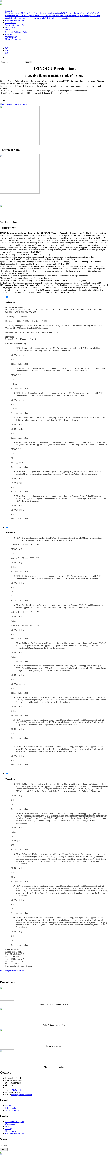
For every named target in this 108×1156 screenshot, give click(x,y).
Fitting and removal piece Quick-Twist (82, 13)
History (8, 39)
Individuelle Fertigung (14, 1121)
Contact (8, 34)
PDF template (18, 970)
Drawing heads (38, 18)
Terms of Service (12, 1110)
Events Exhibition (14, 32)
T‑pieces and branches (36, 15)
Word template (6, 970)
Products (9, 11)
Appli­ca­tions (10, 23)
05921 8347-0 (15, 1090)
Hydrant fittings (27, 13)
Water (24, 25)
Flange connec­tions (13, 13)
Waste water (10, 25)
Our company (11, 37)
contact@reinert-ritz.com (21, 1095)
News (7, 30)
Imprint (8, 1106)
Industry (18, 25)
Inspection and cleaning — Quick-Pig (50, 13)
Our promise (16, 39)
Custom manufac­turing (14, 20)
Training (26, 32)
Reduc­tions (50, 15)
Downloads (10, 27)
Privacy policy (11, 1108)
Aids (46, 18)
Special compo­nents (23, 18)
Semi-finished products (58, 18)
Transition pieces (62, 15)
